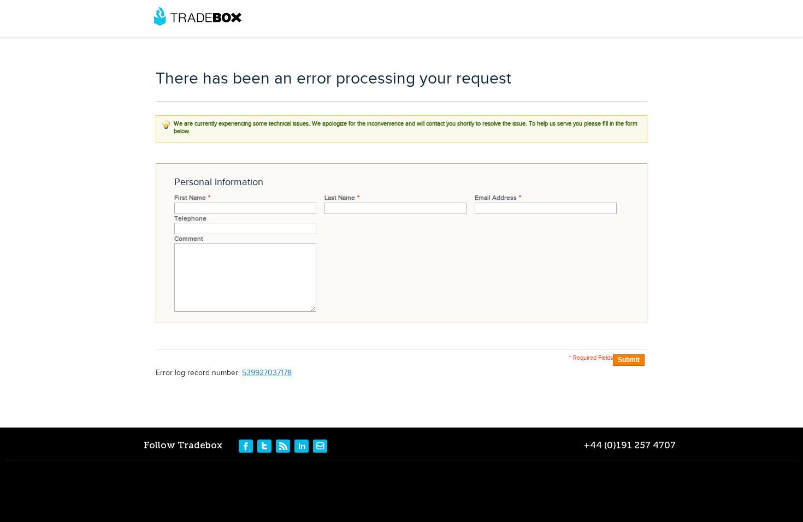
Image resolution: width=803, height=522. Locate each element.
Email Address (496, 197)
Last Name (339, 197)
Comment (188, 238)
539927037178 (267, 373)
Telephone (190, 218)
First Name (190, 197)
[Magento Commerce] (197, 16)
